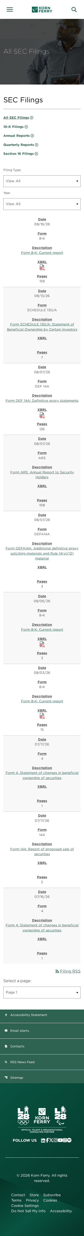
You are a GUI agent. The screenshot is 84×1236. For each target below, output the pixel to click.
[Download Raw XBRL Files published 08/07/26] (42, 415)
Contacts (14, 1046)
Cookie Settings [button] (25, 1206)
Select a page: (17, 980)
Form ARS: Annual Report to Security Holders (42, 474)
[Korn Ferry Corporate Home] (42, 9)
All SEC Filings (16, 118)
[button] (11, 8)
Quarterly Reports (18, 145)
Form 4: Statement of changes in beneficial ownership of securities (42, 775)
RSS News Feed (19, 1062)
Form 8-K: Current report (42, 253)
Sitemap (13, 1077)
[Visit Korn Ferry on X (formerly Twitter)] (51, 1140)
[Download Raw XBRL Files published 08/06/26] (42, 644)
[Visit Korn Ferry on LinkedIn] (43, 1140)
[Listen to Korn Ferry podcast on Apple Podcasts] (65, 1140)
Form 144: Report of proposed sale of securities (42, 851)
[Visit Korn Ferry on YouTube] (60, 1140)
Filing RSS (68, 971)
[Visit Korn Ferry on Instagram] (56, 1140)
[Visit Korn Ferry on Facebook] (47, 1140)
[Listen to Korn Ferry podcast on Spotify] (69, 1140)
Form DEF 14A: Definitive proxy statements (42, 401)
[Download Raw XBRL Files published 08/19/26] (42, 267)
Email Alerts (16, 1030)
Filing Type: (12, 170)
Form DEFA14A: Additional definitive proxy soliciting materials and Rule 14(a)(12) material (42, 553)
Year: (7, 193)
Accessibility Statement (25, 1015)
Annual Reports (16, 136)
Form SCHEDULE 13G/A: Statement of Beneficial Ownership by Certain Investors (42, 326)
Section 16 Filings (18, 154)
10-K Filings (13, 127)
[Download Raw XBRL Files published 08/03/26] (42, 716)
